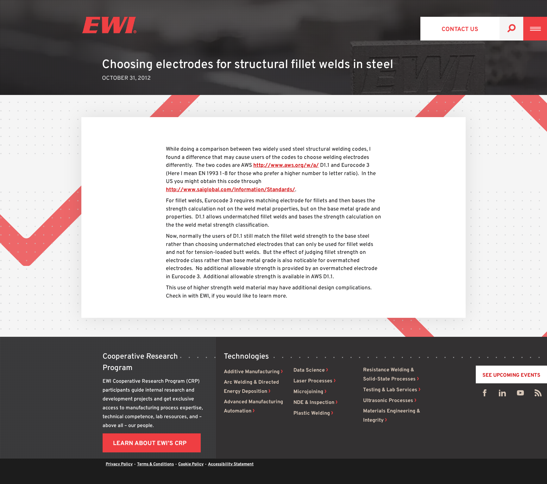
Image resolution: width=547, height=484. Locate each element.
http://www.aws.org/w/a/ (286, 165)
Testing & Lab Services (390, 390)
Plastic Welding (311, 413)
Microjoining (308, 392)
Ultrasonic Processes (388, 401)
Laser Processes (312, 381)
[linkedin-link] (502, 394)
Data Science (309, 370)
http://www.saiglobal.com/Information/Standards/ (230, 189)
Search (511, 29)
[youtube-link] (520, 394)
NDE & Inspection (313, 402)
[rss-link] (538, 394)
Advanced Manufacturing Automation (253, 406)
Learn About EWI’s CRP (149, 443)
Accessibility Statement (231, 464)
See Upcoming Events (511, 375)
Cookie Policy (191, 464)
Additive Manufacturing (252, 372)
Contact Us (460, 29)
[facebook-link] (484, 394)
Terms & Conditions (155, 464)
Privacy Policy (119, 464)
